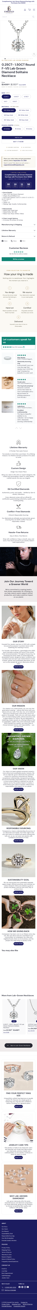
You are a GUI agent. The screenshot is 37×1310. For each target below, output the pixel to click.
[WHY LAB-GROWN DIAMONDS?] (18, 1179)
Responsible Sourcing (8, 1236)
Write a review (18, 259)
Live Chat (4, 1271)
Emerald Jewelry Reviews (9, 1240)
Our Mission (5, 1231)
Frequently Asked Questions (10, 1261)
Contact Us (24, 1302)
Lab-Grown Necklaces (23, 995)
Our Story (4, 1226)
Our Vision (5, 1229)
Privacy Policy (6, 1248)
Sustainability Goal (7, 1233)
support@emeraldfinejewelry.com (14, 165)
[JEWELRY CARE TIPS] (18, 1127)
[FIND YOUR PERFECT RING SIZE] (18, 1076)
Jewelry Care (5, 1278)
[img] (7, 347)
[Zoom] (34, 54)
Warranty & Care (6, 1254)
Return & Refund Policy (8, 1259)
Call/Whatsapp (6, 1275)
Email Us (4, 1269)
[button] (16, 428)
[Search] (33, 16)
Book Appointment (7, 1273)
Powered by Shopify (19, 1306)
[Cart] (29, 10)
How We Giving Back (8, 1238)
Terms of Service (6, 1252)
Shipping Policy (6, 1250)
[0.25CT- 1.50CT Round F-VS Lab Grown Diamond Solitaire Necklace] (14, 971)
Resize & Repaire (6, 1257)
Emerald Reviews (7, 1306)
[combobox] (18, 16)
